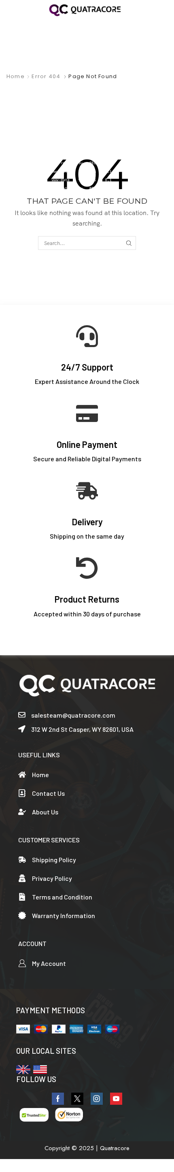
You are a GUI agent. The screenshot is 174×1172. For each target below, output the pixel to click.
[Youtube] (116, 1099)
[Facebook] (58, 1099)
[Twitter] (77, 1099)
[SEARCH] (129, 243)
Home (15, 76)
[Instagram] (97, 1099)
